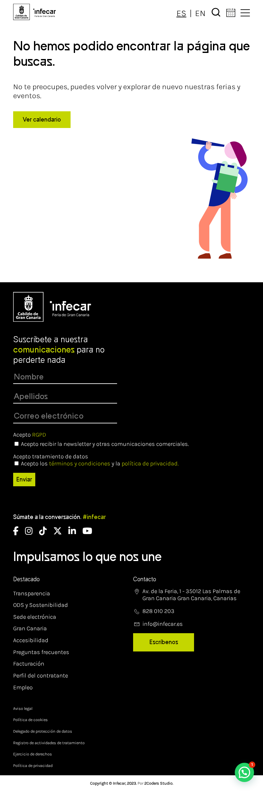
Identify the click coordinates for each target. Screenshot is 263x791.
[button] (244, 772)
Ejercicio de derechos (32, 754)
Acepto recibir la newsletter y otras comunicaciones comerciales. (105, 443)
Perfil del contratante (40, 675)
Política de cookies (30, 719)
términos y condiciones (79, 463)
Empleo (23, 687)
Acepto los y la (100, 463)
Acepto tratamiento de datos (50, 456)
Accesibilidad (30, 640)
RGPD (39, 434)
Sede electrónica (34, 616)
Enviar (24, 479)
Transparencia (31, 593)
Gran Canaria (30, 628)
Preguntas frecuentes (41, 652)
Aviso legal (22, 708)
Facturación (28, 663)
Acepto (29, 434)
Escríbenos (163, 642)
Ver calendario (42, 119)
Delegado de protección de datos (42, 731)
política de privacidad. (150, 463)
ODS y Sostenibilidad (40, 604)
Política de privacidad (33, 765)
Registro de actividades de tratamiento (49, 742)
